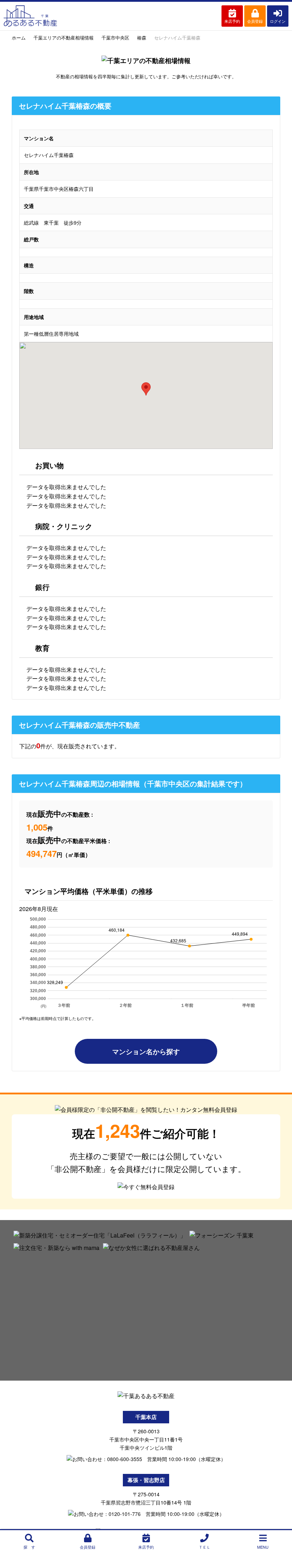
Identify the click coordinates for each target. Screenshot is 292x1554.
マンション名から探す (146, 1051)
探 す (29, 1547)
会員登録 (255, 21)
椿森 (141, 37)
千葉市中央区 (115, 37)
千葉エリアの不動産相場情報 (63, 37)
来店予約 (232, 21)
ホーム (19, 37)
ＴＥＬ (204, 1547)
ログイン (278, 21)
